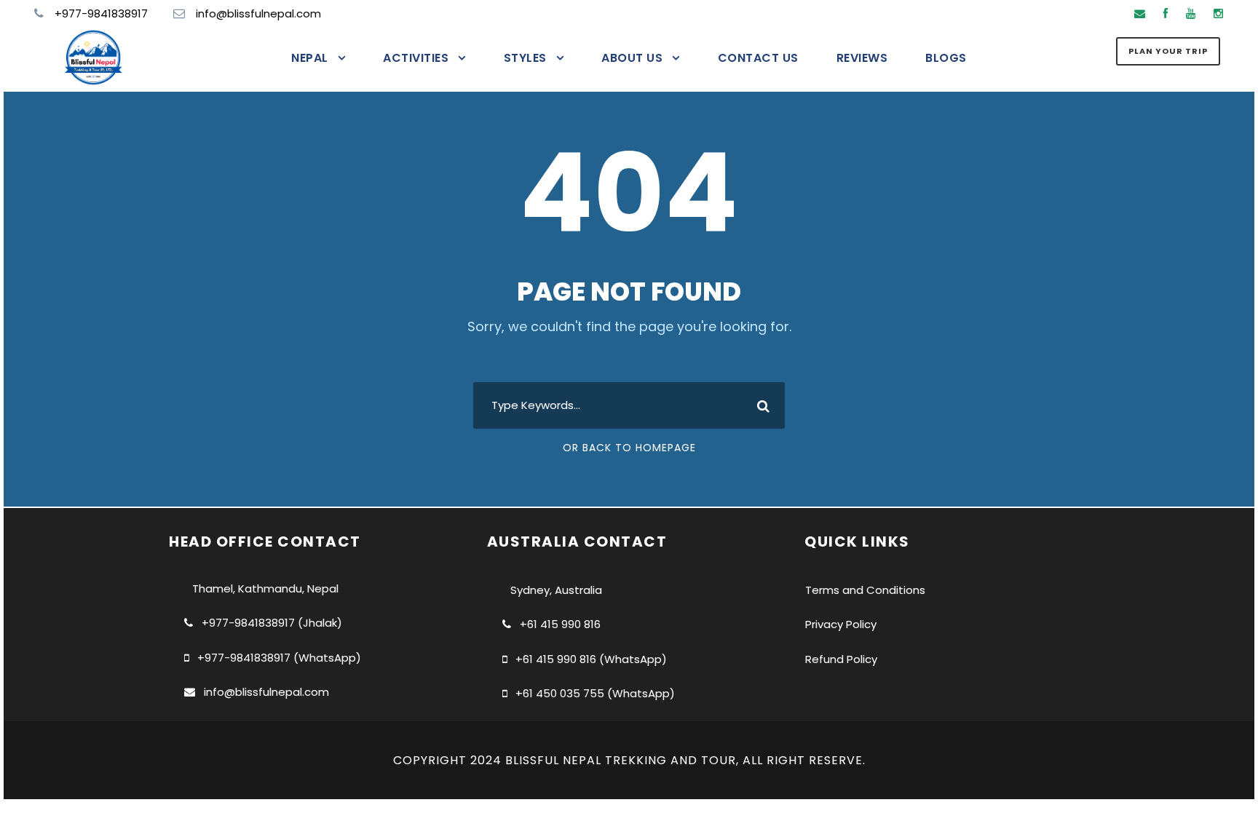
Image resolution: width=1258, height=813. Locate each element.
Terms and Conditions (865, 590)
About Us (631, 57)
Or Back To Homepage (629, 447)
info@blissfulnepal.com (266, 691)
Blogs (946, 57)
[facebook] (1165, 13)
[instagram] (1218, 13)
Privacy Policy (841, 624)
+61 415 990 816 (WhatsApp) (591, 659)
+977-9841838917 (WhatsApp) (279, 657)
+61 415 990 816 (560, 624)
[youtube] (1190, 13)
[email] (1140, 13)
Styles (525, 57)
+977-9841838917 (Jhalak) (272, 622)
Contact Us (758, 57)
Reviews (862, 57)
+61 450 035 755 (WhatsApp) (595, 693)
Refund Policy (841, 659)
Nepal (309, 57)
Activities (415, 57)
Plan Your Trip (1168, 51)
